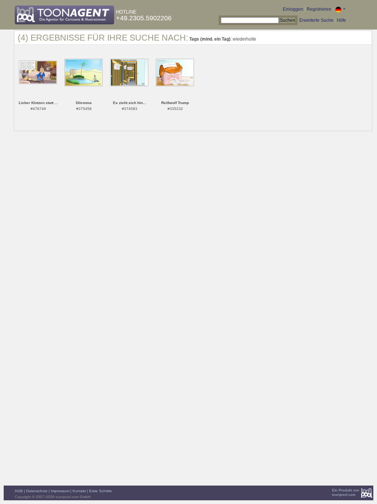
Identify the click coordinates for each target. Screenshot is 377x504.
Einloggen (293, 9)
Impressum (60, 491)
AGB (19, 491)
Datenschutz (36, 491)
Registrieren (319, 9)
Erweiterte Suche (316, 20)
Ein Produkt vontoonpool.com (345, 492)
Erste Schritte (100, 491)
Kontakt (79, 491)
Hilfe (341, 20)
